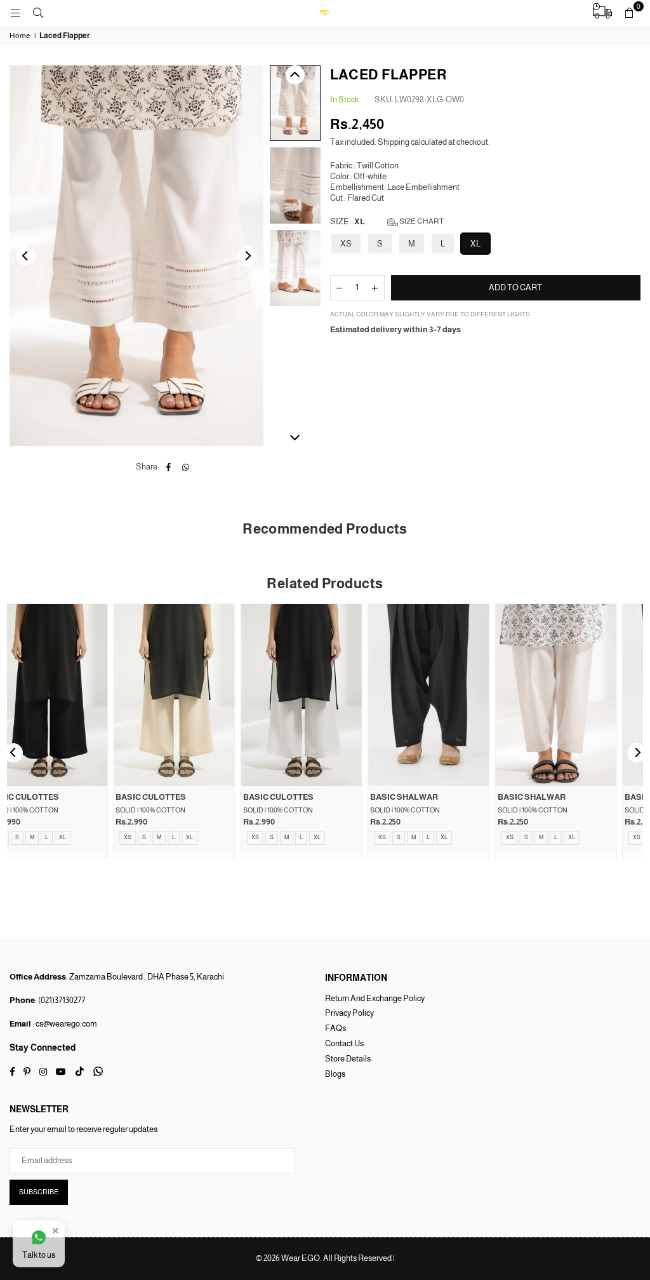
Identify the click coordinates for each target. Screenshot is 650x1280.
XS (346, 243)
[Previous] (25, 256)
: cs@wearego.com (64, 1023)
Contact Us (344, 1043)
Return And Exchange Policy (375, 998)
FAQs (335, 1028)
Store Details (348, 1058)
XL (475, 243)
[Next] (247, 256)
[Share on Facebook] (168, 467)
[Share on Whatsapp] (185, 467)
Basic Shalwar (46, 797)
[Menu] (15, 12)
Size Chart (421, 221)
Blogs (335, 1074)
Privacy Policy (349, 1013)
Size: (387, 221)
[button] (629, 12)
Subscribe (38, 1192)
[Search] (38, 12)
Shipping (393, 142)
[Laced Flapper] (295, 103)
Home (20, 35)
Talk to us (38, 1255)
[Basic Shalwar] (70, 695)
